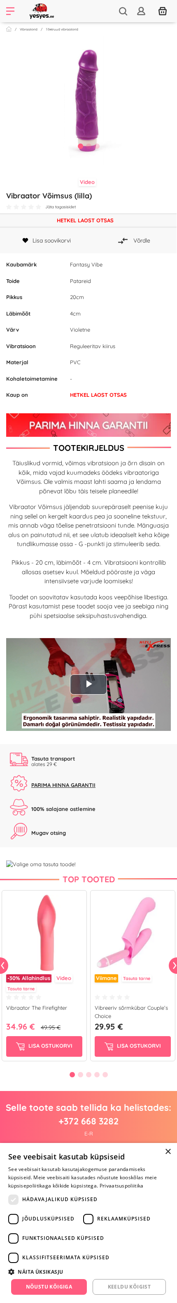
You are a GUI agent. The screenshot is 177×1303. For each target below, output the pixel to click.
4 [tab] (97, 1074)
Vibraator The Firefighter (36, 1007)
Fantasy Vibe (86, 264)
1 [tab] (80, 146)
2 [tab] (88, 146)
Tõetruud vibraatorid (62, 29)
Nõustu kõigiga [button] (49, 1286)
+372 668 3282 (88, 1121)
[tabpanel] (88, 100)
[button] (88, 1272)
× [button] (168, 1152)
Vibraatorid (28, 29)
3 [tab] (97, 146)
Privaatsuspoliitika (122, 1185)
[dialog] (88, 1223)
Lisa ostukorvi (49, 1045)
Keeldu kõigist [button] (129, 1286)
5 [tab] (105, 1074)
